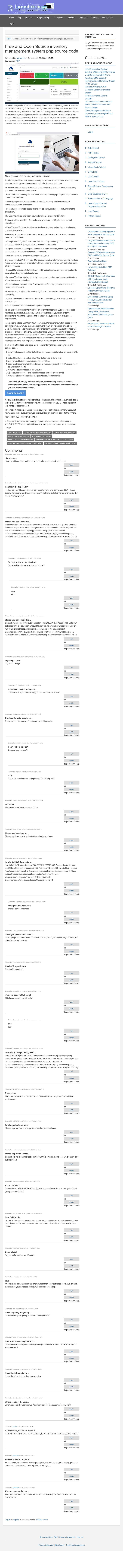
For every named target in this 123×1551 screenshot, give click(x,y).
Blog (19, 17)
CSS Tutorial (93, 176)
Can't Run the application (16, 486)
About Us (71, 1537)
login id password (13, 660)
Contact (95, 17)
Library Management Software (98, 110)
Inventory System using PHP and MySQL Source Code (99, 115)
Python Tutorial (94, 215)
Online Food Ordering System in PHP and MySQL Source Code (101, 233)
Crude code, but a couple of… (18, 718)
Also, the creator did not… (17, 1491)
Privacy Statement (46, 1545)
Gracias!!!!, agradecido (15, 966)
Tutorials (83, 17)
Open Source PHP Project (41, 436)
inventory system (14, 432)
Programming (43, 17)
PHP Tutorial (93, 152)
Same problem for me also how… (23, 562)
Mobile (71, 17)
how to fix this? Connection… (18, 862)
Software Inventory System (64, 432)
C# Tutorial (92, 171)
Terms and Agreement (75, 1545)
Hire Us (79, 1537)
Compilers (58, 17)
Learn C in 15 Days (96, 181)
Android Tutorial (95, 162)
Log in (71, 465)
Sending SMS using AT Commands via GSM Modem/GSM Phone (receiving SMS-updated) (100, 74)
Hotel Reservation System (96, 69)
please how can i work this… (18, 521)
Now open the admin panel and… (20, 1341)
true (10, 1023)
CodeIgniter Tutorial (96, 157)
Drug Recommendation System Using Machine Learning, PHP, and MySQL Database (101, 243)
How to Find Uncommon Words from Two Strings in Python (101, 325)
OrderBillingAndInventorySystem (20, 440)
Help (10, 775)
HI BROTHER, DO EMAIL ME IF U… (21, 1430)
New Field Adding (13, 1217)
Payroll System (91, 107)
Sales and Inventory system (18, 436)
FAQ (56, 1537)
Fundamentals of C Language (100, 198)
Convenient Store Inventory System (37, 432)
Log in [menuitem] (90, 131)
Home (11, 17)
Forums (62, 1537)
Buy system (10, 1093)
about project (11, 458)
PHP (9, 38)
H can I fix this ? (12, 1185)
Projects (28, 17)
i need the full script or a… (17, 1373)
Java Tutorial (93, 211)
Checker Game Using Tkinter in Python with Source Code (101, 289)
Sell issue (9, 804)
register (71, 472)
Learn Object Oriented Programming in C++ (97, 205)
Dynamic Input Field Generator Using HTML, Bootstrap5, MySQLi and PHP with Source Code (101, 313)
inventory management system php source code (54, 440)
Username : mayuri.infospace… (22, 689)
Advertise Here (46, 1537)
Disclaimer (60, 1545)
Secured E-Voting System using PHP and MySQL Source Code (101, 254)
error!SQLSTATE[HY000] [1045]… (20, 1052)
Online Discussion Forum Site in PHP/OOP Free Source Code (99, 103)
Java (13, 591)
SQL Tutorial (93, 148)
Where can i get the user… (17, 1401)
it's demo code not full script (18, 994)
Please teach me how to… (16, 833)
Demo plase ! (11, 1252)
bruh (7, 1280)
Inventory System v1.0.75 (95, 86)
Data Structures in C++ (97, 193)
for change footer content (16, 1125)
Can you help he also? (18, 746)
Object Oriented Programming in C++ (100, 187)
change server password (19, 905)
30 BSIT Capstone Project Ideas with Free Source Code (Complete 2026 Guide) (101, 279)
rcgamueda (16, 1455)
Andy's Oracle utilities (97, 261)
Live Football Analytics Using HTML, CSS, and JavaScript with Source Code (100, 299)
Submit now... (96, 57)
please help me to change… (17, 1153)
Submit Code (107, 17)
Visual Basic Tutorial (97, 167)
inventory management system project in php (25, 443)
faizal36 (15, 1427)
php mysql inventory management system (60, 443)
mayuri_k (21, 58)
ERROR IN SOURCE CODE (17, 1459)
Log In (11, 23)
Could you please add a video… (19, 934)
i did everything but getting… (18, 1312)
